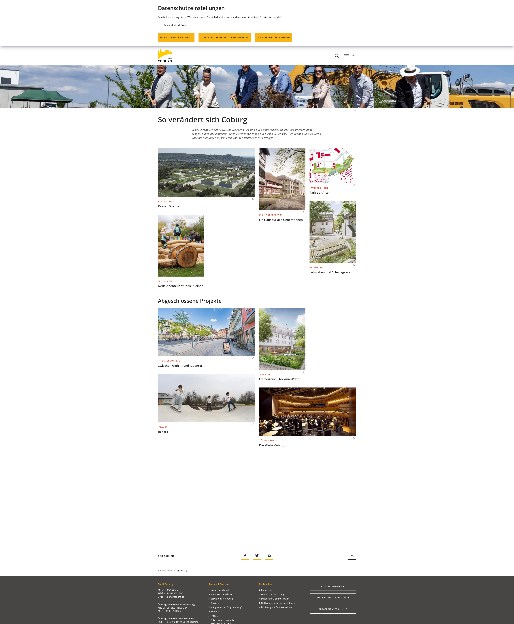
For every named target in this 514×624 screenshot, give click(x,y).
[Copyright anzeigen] (353, 110)
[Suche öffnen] (337, 55)
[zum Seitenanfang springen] (352, 556)
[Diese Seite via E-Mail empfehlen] (269, 556)
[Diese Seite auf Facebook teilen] (245, 556)
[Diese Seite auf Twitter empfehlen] (257, 556)
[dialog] (257, 23)
